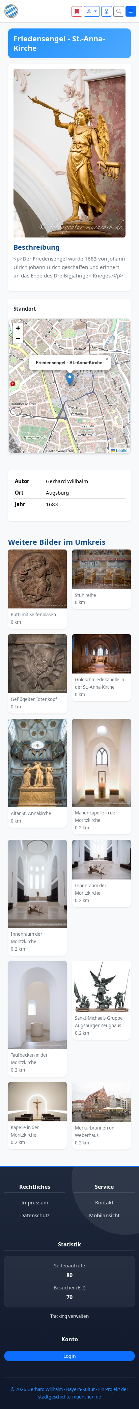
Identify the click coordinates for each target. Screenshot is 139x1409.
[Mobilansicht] (106, 11)
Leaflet (122, 450)
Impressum (34, 1202)
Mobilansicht (104, 1215)
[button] (69, 379)
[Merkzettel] (77, 11)
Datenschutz (35, 1215)
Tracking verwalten (69, 1316)
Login (69, 1356)
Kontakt (104, 1202)
